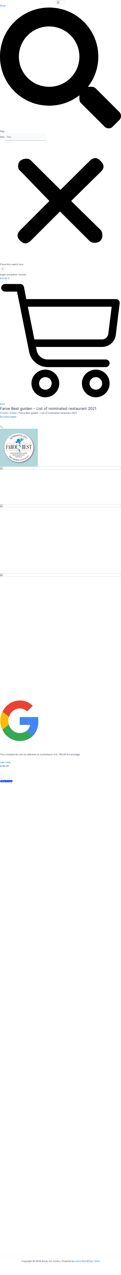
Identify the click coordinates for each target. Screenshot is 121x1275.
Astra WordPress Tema (87, 1261)
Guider (13, 413)
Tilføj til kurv (6, 781)
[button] (60, 70)
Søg (2, 136)
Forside (4, 413)
